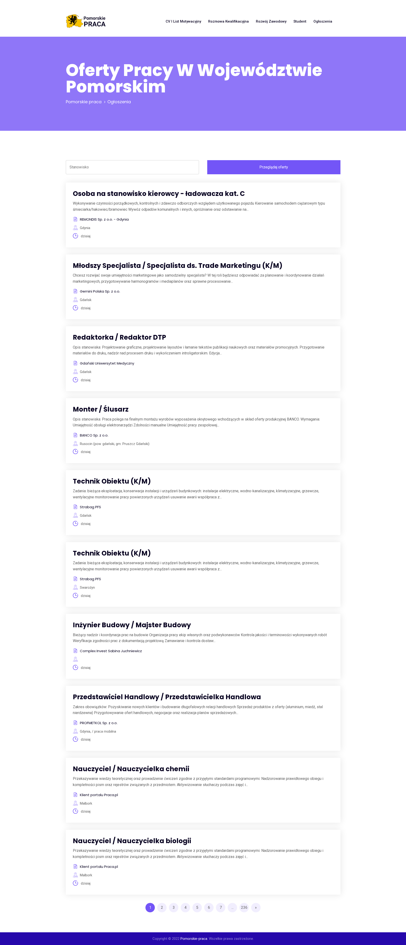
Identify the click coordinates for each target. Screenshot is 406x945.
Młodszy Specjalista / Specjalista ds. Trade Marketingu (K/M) (177, 265)
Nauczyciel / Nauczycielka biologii (132, 841)
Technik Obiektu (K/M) (112, 481)
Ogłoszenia (322, 21)
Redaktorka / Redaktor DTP (119, 337)
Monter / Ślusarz (101, 409)
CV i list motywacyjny (183, 21)
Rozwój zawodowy (271, 21)
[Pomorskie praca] (86, 21)
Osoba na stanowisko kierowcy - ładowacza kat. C (159, 193)
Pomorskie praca (84, 102)
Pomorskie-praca (193, 939)
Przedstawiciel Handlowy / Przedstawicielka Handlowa (167, 697)
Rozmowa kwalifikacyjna (228, 21)
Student (299, 21)
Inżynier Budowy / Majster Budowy (132, 625)
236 (244, 907)
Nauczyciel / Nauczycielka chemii (131, 769)
